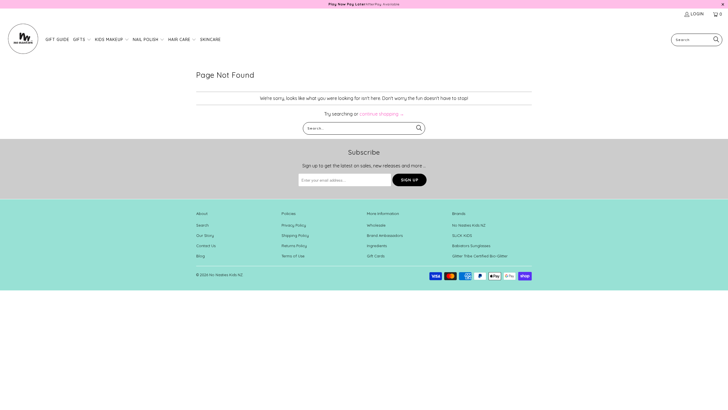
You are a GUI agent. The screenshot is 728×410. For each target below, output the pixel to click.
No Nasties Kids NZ (468, 228)
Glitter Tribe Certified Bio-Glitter (480, 259)
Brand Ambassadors (385, 239)
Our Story (205, 239)
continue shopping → (381, 117)
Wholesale (376, 228)
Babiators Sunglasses (471, 249)
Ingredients (377, 249)
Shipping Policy (295, 239)
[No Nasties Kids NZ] (23, 43)
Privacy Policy (294, 228)
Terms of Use (293, 259)
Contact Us (206, 249)
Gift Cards (375, 259)
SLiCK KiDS (462, 239)
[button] (82, 43)
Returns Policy (294, 249)
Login (697, 17)
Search (202, 228)
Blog (200, 259)
